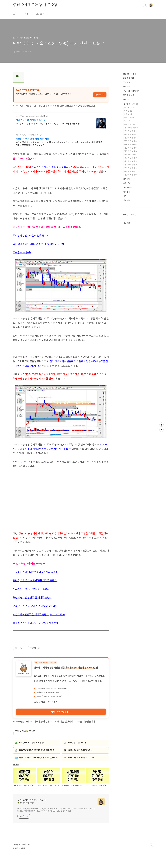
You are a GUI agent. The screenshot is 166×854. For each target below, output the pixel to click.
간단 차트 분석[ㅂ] (130, 147)
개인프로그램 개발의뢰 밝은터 (31, 120)
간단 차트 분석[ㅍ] (130, 171)
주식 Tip (126, 86)
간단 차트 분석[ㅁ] (130, 144)
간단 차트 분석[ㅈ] (130, 158)
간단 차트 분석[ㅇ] (130, 154)
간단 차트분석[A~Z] (131, 127)
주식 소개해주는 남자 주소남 (35, 5)
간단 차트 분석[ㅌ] (130, 168)
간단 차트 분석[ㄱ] (130, 131)
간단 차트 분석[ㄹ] (130, 141)
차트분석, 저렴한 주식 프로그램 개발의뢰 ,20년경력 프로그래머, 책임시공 (48, 123)
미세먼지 (126, 191)
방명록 (26, 14)
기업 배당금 (128, 114)
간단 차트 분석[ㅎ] (130, 174)
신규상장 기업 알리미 (131, 91)
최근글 (125, 214)
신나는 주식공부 (129, 103)
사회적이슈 (127, 187)
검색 (145, 5)
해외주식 (127, 121)
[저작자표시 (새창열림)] (39, 648)
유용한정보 (127, 183)
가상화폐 (126, 179)
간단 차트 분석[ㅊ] (130, 161)
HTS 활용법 (128, 110)
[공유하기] (20, 648)
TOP (151, 845)
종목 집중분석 (129, 117)
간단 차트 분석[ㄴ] (130, 134)
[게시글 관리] (24, 648)
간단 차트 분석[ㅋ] (130, 164)
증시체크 (126, 82)
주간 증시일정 (129, 107)
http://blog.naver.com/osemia (29, 116)
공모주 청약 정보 (129, 95)
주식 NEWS (128, 124)
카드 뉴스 (126, 99)
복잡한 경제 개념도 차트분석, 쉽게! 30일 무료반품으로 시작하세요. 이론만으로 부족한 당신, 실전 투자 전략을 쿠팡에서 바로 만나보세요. (60, 143)
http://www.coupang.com (27, 135)
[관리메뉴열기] (161, 424)
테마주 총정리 (128, 78)
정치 (125, 196)
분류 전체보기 (128, 73)
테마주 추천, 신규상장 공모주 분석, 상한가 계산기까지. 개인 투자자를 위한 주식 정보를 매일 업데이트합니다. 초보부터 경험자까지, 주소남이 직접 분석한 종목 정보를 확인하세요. (57, 809)
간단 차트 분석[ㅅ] (130, 151)
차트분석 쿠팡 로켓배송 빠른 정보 (32, 138)
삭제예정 (126, 200)
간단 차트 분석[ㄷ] (130, 137)
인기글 (133, 214)
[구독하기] (161, 430)
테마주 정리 (41, 14)
